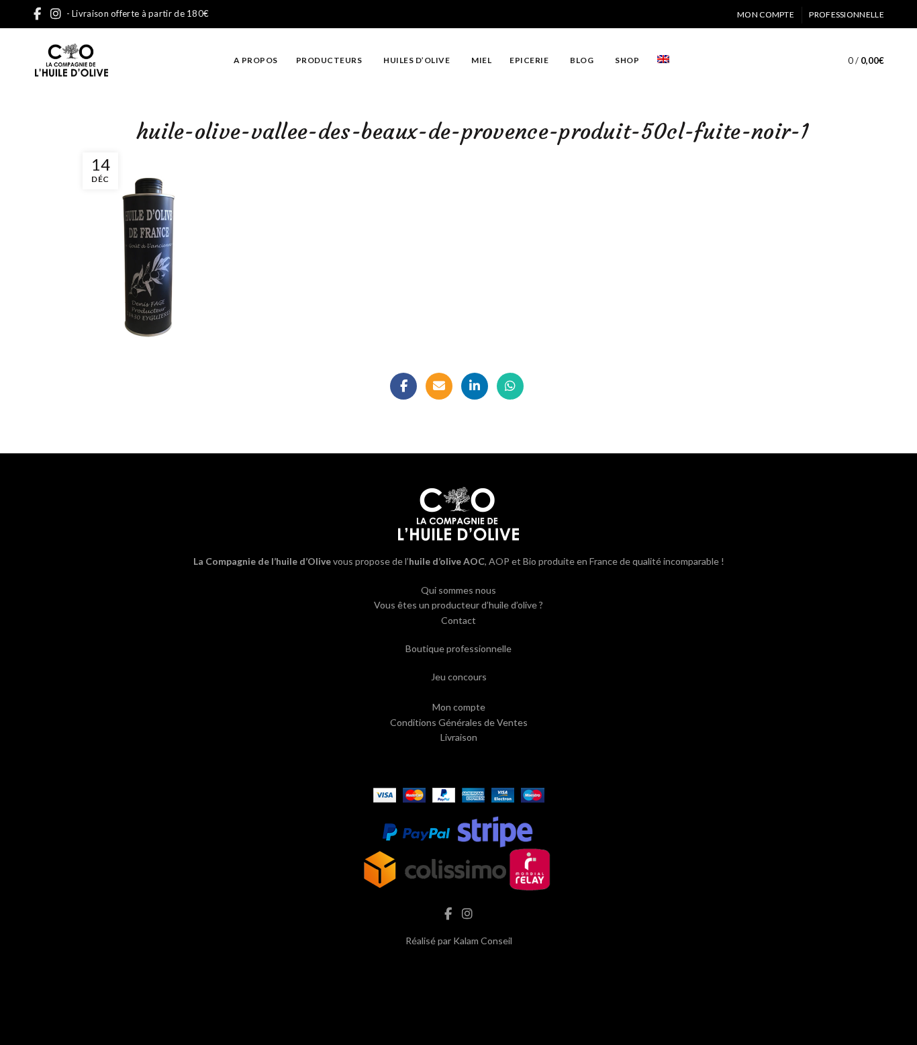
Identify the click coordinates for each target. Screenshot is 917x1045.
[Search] (806, 60)
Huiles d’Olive (416, 60)
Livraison (458, 737)
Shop (627, 60)
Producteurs (329, 60)
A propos (256, 60)
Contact (458, 620)
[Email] (439, 386)
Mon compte (765, 14)
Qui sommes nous (458, 590)
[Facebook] (403, 386)
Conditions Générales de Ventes (459, 722)
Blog (581, 60)
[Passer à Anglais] (663, 60)
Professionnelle (846, 14)
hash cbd (458, 968)
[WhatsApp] (510, 386)
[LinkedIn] (474, 386)
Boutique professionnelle (458, 648)
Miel (481, 60)
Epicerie (529, 60)
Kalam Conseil (482, 940)
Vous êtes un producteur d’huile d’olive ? (458, 604)
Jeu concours (459, 676)
